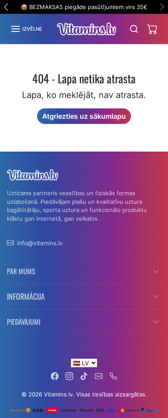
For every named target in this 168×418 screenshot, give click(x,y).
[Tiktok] (84, 375)
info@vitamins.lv (40, 243)
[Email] (98, 375)
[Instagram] (69, 375)
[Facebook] (54, 375)
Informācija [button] (26, 296)
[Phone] (113, 375)
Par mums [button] (21, 271)
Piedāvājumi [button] (23, 322)
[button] (26, 29)
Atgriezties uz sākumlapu (84, 116)
